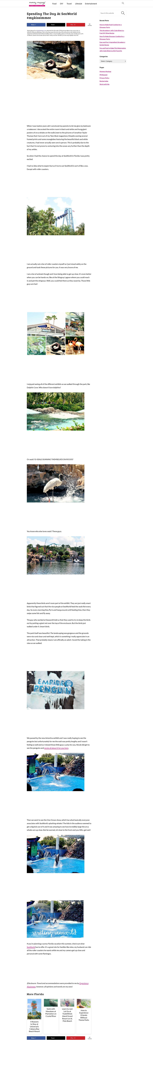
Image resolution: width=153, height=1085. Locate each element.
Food (54, 3)
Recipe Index (104, 81)
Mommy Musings (105, 71)
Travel (69, 3)
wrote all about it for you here (56, 748)
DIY (61, 3)
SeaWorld (31, 947)
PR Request (103, 75)
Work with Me (104, 84)
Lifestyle (78, 3)
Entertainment (91, 3)
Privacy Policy (104, 78)
